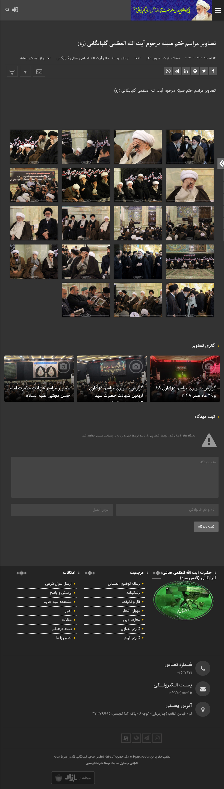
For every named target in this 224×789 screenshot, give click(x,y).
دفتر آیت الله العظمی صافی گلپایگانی (83, 58)
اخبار (68, 611)
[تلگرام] (146, 738)
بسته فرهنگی (62, 629)
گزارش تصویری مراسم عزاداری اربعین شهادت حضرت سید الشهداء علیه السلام (116, 395)
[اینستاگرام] (157, 738)
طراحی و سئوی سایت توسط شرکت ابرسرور (112, 763)
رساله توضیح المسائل (124, 584)
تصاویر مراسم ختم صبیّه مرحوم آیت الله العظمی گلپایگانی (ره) (147, 44)
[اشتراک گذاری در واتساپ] (168, 71)
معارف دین (131, 620)
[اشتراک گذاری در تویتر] (204, 71)
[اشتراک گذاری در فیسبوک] (213, 71)
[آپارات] (126, 738)
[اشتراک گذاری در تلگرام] (177, 71)
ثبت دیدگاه (206, 527)
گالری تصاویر (130, 629)
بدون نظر (153, 58)
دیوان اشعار (131, 611)
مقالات (67, 620)
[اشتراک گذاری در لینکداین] (186, 71)
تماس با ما (64, 638)
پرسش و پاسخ (61, 593)
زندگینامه (133, 593)
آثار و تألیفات (131, 602)
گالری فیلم (132, 638)
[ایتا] (136, 738)
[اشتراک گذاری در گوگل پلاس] (195, 71)
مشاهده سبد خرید (58, 602)
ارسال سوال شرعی (58, 584)
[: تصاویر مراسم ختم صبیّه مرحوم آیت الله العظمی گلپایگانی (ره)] (39, 71)
